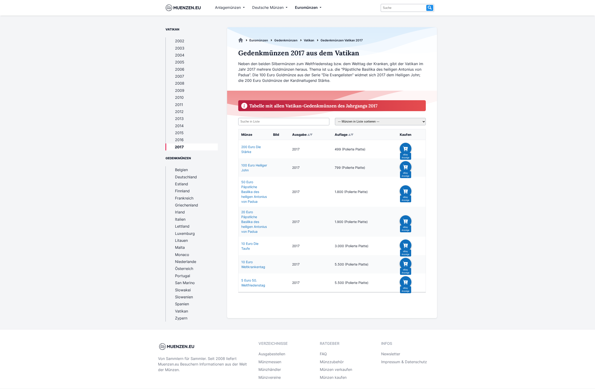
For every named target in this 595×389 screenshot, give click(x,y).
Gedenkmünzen (286, 40)
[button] (405, 148)
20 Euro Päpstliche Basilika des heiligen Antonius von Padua (254, 221)
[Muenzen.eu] (240, 40)
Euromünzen (258, 40)
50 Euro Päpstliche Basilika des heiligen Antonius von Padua (254, 191)
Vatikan (309, 40)
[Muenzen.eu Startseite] (184, 8)
